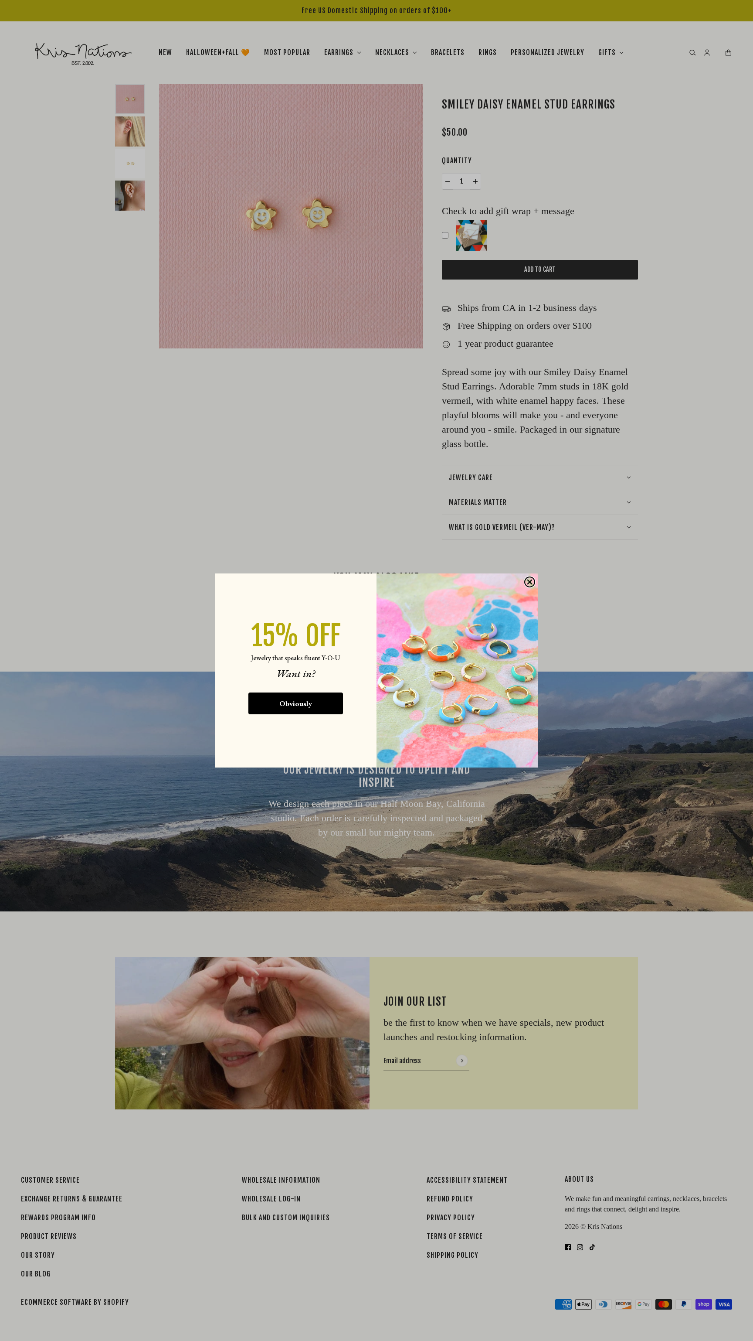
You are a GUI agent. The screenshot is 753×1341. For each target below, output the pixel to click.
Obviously (295, 703)
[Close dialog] (530, 582)
